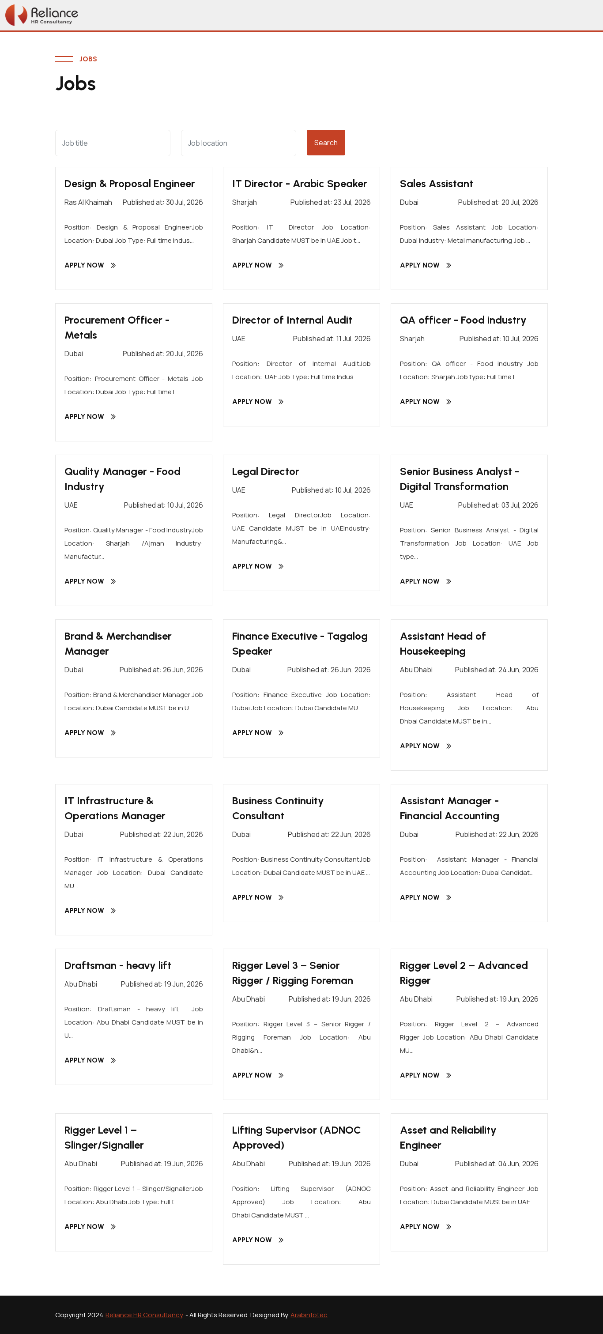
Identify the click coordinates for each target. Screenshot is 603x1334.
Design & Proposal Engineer (129, 183)
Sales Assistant (436, 183)
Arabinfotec (309, 1314)
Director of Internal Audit (292, 319)
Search (326, 142)
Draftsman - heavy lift (117, 965)
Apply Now (84, 265)
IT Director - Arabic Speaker (299, 183)
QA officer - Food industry (463, 319)
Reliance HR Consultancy (144, 1314)
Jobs (88, 59)
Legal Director (265, 471)
